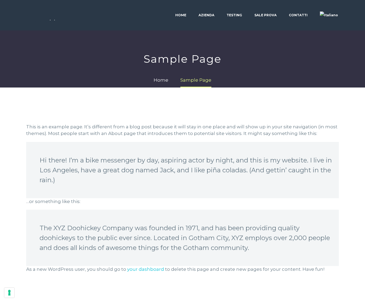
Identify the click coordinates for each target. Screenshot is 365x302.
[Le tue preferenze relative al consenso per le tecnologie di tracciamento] (9, 293)
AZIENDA (206, 15)
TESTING (234, 15)
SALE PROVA (265, 15)
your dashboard (145, 269)
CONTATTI (298, 15)
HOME (180, 15)
